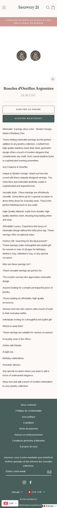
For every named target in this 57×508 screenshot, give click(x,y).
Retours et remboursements (28, 434)
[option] (28, 22)
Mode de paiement (28, 428)
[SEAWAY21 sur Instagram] (24, 482)
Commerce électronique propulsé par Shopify (28, 505)
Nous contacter (28, 404)
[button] (49, 506)
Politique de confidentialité (28, 410)
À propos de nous (29, 446)
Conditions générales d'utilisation (28, 440)
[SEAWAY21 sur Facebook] (30, 482)
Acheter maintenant (28, 118)
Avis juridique (28, 416)
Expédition (28, 422)
